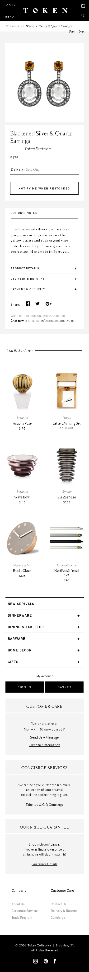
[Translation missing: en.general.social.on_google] (48, 305)
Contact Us (58, 904)
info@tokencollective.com (59, 321)
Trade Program (22, 918)
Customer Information (44, 745)
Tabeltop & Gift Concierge (45, 804)
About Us (18, 904)
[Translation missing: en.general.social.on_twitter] (37, 305)
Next (82, 31)
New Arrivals (14, 26)
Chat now (17, 321)
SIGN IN (24, 687)
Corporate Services (25, 911)
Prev (72, 31)
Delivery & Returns (64, 911)
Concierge (58, 918)
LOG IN (10, 5)
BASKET (64, 687)
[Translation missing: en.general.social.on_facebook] (28, 305)
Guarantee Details (44, 864)
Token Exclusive (37, 148)
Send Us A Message (44, 737)
